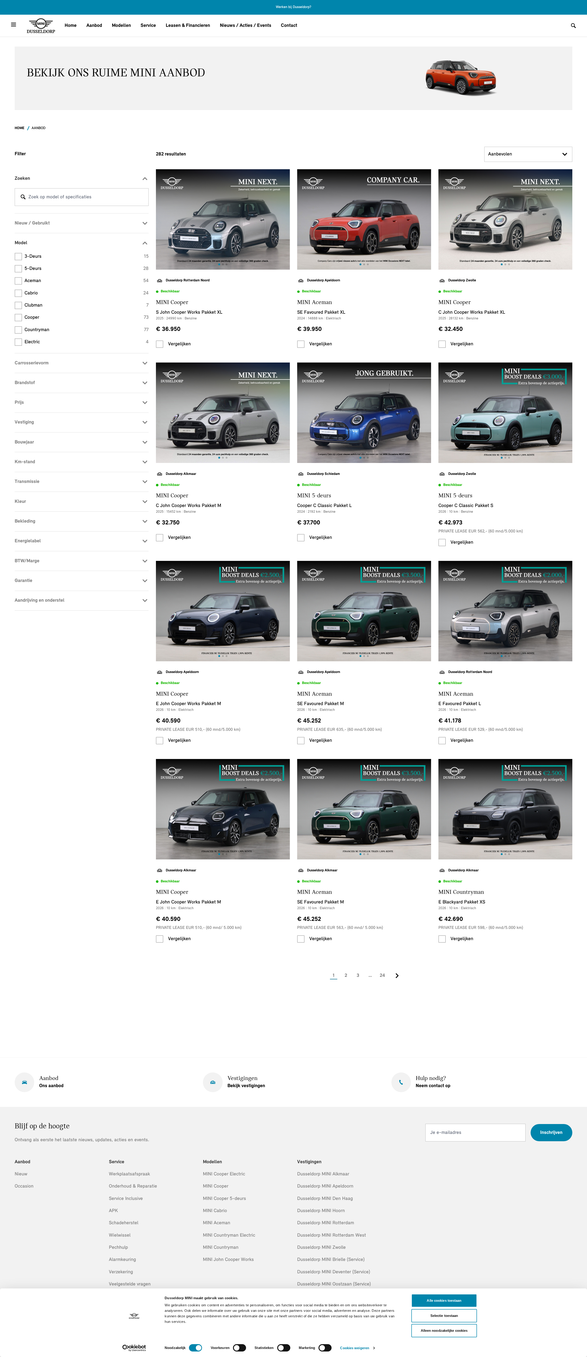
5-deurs (87, 268)
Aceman (87, 280)
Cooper (87, 317)
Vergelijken (179, 344)
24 (382, 975)
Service (148, 25)
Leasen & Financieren (188, 25)
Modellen (121, 25)
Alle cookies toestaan (444, 1300)
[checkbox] (159, 344)
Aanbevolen (500, 154)
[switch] (239, 1347)
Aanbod (94, 25)
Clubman (87, 305)
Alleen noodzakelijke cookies (444, 1330)
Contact (289, 25)
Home (71, 25)
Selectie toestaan (444, 1316)
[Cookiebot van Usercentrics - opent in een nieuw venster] (134, 1348)
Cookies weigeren (354, 1348)
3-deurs (87, 256)
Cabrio (87, 293)
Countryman (87, 329)
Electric (87, 342)
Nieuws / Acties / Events (245, 25)
